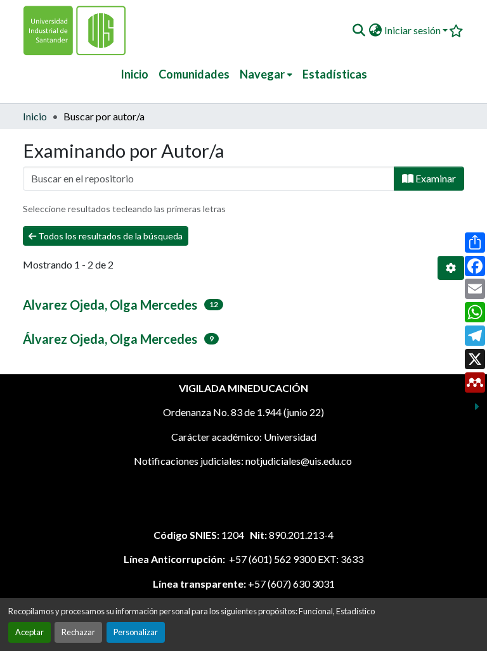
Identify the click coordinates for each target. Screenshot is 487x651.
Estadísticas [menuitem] (334, 74)
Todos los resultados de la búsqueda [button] (109, 236)
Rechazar (78, 632)
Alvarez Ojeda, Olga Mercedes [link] (110, 304)
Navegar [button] (262, 74)
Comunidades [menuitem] (194, 74)
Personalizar (136, 632)
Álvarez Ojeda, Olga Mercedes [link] (110, 338)
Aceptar (29, 632)
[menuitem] (266, 74)
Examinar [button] (434, 178)
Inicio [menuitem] (134, 74)
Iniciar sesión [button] (413, 30)
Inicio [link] (35, 116)
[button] (359, 30)
